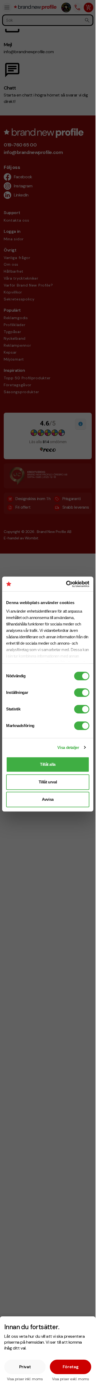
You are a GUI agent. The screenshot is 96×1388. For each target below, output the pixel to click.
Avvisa (48, 799)
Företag (71, 1367)
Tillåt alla (47, 764)
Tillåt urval (48, 782)
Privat (25, 1367)
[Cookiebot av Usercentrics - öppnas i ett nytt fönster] (67, 584)
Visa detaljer (68, 747)
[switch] (81, 692)
